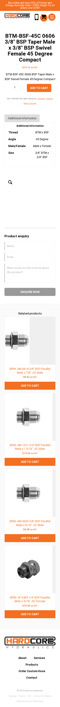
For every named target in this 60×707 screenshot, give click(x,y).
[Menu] (52, 17)
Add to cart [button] (30, 385)
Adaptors (41, 99)
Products (32, 664)
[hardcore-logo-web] (17, 16)
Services (39, 658)
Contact (31, 677)
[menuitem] (52, 17)
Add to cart (39, 88)
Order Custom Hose (32, 671)
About (22, 658)
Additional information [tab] (22, 118)
